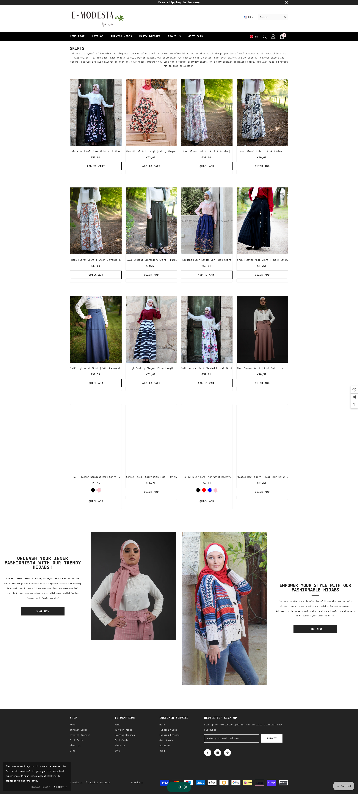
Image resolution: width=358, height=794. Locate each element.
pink (98, 490)
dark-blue (209, 490)
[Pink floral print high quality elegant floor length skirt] (151, 112)
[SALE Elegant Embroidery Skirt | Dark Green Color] (151, 220)
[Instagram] (217, 752)
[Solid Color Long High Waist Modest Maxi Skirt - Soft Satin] (207, 437)
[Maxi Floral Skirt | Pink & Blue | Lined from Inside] (262, 112)
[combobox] (270, 17)
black (93, 490)
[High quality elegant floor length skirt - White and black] (151, 329)
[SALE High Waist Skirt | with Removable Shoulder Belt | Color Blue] (96, 329)
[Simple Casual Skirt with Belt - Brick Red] (151, 437)
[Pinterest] (227, 752)
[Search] (273, 17)
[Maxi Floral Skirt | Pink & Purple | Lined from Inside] (207, 112)
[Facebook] (207, 752)
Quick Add (207, 166)
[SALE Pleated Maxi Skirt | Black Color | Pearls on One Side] (262, 220)
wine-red (204, 490)
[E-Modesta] (133, 586)
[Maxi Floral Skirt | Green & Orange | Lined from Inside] (96, 220)
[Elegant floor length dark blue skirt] (207, 220)
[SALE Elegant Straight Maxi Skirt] (96, 437)
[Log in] (273, 36)
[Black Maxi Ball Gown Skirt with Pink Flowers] (96, 112)
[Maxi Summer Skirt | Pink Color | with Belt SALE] (262, 329)
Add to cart (96, 166)
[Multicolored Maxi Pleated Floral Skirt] (207, 329)
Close (286, 2)
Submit (272, 738)
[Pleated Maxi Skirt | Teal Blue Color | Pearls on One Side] (262, 437)
